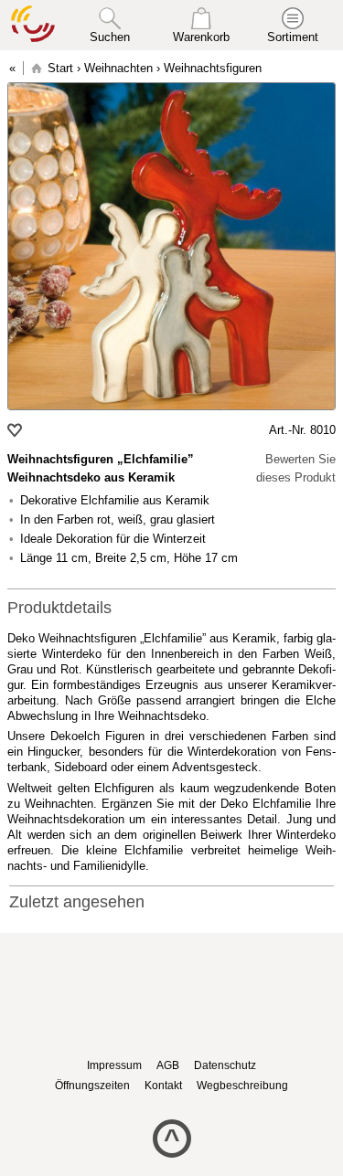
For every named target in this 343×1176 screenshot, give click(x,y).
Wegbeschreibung (242, 1085)
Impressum (114, 1065)
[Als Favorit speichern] (16, 430)
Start (60, 68)
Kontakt (163, 1085)
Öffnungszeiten (92, 1085)
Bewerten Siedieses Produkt (296, 468)
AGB (167, 1065)
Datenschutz (225, 1065)
